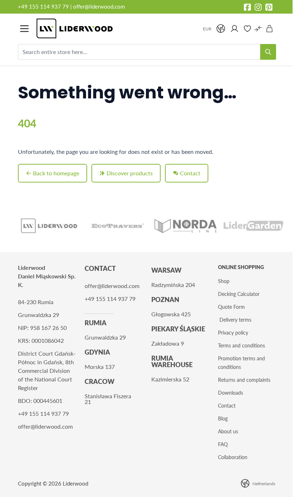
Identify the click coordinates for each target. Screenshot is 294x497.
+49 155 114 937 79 (43, 6)
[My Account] (234, 28)
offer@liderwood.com (99, 6)
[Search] (268, 52)
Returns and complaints (244, 379)
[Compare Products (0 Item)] (258, 28)
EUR (207, 28)
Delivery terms (235, 319)
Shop (223, 281)
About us (228, 431)
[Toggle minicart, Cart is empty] (269, 28)
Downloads (230, 392)
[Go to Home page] (116, 28)
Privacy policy (233, 332)
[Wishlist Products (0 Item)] (247, 28)
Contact (227, 405)
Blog (223, 418)
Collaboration (232, 457)
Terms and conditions (241, 345)
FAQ (223, 444)
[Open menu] (24, 28)
